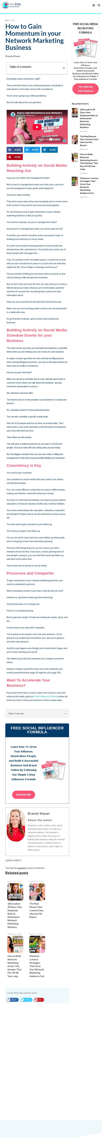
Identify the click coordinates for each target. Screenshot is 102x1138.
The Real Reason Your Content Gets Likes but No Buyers (36, 910)
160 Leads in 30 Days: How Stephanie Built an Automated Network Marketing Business (89, 118)
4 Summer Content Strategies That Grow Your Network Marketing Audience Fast (36, 966)
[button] (94, 5)
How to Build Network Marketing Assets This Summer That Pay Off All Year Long (14, 966)
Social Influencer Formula (46, 696)
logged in (22, 868)
